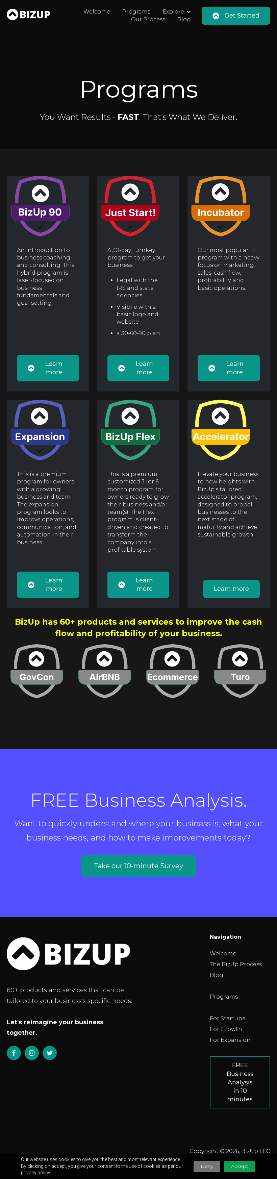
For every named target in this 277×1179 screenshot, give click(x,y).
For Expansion (230, 1040)
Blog (184, 19)
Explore (173, 11)
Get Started (242, 15)
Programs (136, 11)
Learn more (53, 368)
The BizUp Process (236, 964)
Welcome (96, 11)
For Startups (227, 1018)
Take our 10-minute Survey (138, 866)
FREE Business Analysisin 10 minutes (240, 1082)
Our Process (148, 19)
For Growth (226, 1029)
